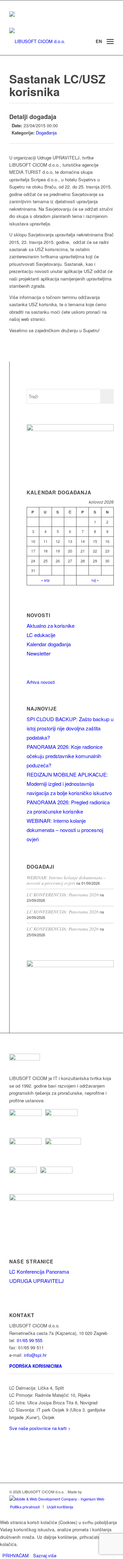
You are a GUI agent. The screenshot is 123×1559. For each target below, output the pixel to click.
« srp (45, 580)
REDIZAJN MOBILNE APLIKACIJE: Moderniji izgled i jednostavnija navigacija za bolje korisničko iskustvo (69, 783)
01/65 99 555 (29, 1340)
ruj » (95, 580)
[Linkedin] (11, 1440)
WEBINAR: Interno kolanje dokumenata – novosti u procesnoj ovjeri (65, 830)
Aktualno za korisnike (50, 625)
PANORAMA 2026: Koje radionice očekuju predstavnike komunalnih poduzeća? (64, 756)
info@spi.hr (35, 1355)
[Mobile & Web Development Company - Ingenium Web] (56, 1499)
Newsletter (39, 653)
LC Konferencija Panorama (39, 1271)
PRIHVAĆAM (15, 1555)
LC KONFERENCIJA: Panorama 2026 (63, 894)
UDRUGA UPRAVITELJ (36, 1280)
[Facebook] (11, 1450)
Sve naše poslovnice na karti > (40, 1428)
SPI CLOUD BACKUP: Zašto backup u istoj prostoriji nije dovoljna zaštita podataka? (70, 728)
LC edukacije (41, 634)
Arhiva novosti (41, 682)
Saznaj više (44, 1555)
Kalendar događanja (49, 644)
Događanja (46, 132)
